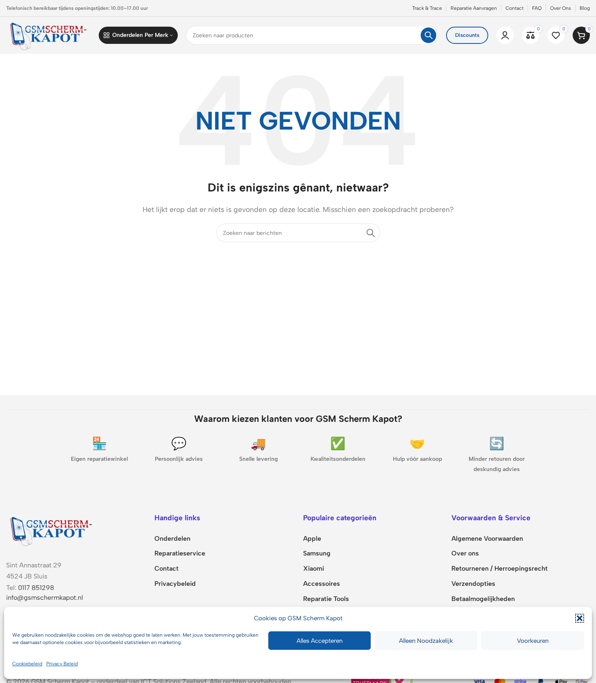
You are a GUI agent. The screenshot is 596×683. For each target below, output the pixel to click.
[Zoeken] (428, 35)
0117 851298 (36, 588)
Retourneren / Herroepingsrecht (499, 568)
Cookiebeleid (27, 664)
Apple (312, 538)
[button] (580, 618)
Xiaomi (313, 568)
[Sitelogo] (48, 35)
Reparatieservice (179, 553)
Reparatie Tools (326, 599)
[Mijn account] (505, 35)
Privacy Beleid (62, 664)
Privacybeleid (175, 583)
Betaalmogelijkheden (483, 599)
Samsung (317, 553)
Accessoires (321, 583)
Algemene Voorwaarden (487, 538)
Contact (166, 568)
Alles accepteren (319, 640)
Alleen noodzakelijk (426, 640)
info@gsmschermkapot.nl (44, 597)
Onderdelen (172, 538)
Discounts (467, 35)
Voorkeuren (532, 640)
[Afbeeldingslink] (51, 530)
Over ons (465, 553)
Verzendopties (473, 583)
